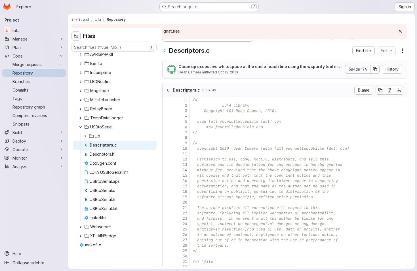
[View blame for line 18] (167, 191)
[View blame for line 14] (167, 170)
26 (185, 234)
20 (185, 202)
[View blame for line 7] (167, 132)
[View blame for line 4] (167, 116)
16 (185, 180)
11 (185, 153)
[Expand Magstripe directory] (80, 90)
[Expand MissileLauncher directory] (80, 99)
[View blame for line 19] (167, 197)
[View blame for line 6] (167, 127)
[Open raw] (389, 90)
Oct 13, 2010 (228, 72)
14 (185, 170)
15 (185, 175)
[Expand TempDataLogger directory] (80, 118)
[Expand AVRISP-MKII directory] (80, 54)
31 (185, 261)
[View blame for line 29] (167, 250)
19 (185, 196)
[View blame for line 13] (167, 164)
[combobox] (114, 47)
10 (185, 148)
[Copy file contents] (380, 90)
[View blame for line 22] (167, 213)
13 (185, 164)
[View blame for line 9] (167, 143)
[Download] (398, 90)
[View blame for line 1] (167, 100)
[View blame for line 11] (167, 153)
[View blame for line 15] (167, 175)
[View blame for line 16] (167, 180)
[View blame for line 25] (167, 229)
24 (185, 223)
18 (185, 191)
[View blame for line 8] (167, 137)
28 (185, 245)
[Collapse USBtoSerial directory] (80, 127)
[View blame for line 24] (167, 223)
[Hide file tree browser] (76, 36)
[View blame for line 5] (167, 121)
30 (185, 256)
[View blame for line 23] (167, 218)
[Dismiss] (400, 31)
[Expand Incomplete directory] (80, 72)
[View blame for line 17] (167, 186)
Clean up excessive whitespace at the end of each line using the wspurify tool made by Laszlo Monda (259, 66)
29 (185, 250)
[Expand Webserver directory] (80, 226)
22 (185, 213)
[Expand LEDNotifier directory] (80, 81)
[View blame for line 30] (167, 256)
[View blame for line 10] (167, 148)
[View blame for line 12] (167, 159)
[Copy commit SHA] (375, 69)
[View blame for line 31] (167, 261)
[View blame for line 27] (167, 240)
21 (185, 207)
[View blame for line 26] (167, 234)
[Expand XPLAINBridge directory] (80, 235)
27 (185, 240)
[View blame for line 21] (167, 207)
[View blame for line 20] (167, 202)
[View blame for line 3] (167, 110)
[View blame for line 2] (167, 105)
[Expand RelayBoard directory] (80, 108)
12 (185, 159)
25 (185, 229)
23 (185, 218)
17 (185, 186)
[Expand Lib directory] (85, 136)
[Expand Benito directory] (80, 63)
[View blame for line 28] (167, 245)
